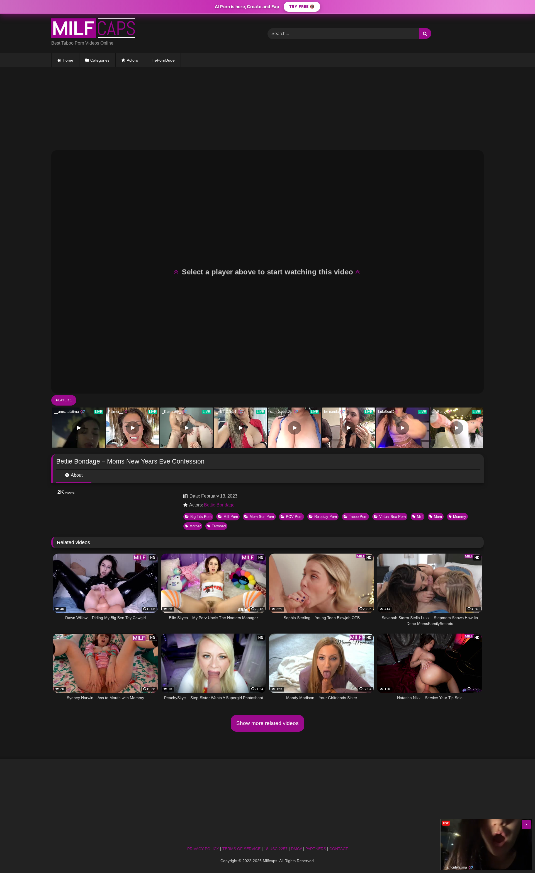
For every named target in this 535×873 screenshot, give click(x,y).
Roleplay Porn (325, 517)
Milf (420, 517)
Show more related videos (267, 723)
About (76, 475)
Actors (132, 60)
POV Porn (294, 517)
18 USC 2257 (276, 849)
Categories (100, 60)
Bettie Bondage (219, 505)
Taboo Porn (358, 517)
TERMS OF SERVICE (241, 849)
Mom (438, 517)
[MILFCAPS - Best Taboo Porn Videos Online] (93, 29)
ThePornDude (162, 60)
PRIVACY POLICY (203, 849)
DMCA (296, 849)
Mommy (459, 517)
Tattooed (219, 526)
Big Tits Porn (200, 517)
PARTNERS (315, 849)
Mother (195, 526)
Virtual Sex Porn (392, 517)
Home (68, 60)
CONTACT (338, 849)
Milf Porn (230, 517)
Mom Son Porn (262, 517)
